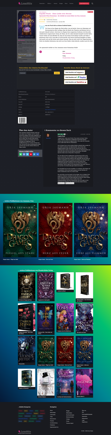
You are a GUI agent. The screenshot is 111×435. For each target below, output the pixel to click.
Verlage (68, 419)
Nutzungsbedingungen (87, 414)
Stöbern (49, 3)
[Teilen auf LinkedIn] (34, 154)
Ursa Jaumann (67, 53)
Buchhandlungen (70, 415)
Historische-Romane (23, 418)
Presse (67, 421)
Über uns (84, 410)
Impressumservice (54, 427)
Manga (20, 421)
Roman (31, 410)
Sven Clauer (90, 431)
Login (83, 420)
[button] (92, 3)
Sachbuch (40, 416)
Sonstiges (38, 421)
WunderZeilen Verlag (69, 58)
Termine (71, 3)
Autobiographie (33, 418)
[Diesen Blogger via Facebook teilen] (24, 154)
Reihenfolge (52, 412)
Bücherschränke (70, 417)
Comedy (41, 418)
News (66, 3)
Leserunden (52, 414)
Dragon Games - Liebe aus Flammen (82, 259)
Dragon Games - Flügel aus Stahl (10, 259)
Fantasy (90, 11)
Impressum (84, 416)
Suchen (57, 73)
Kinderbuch (21, 413)
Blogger (61, 3)
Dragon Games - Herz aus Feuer (46, 259)
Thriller (20, 410)
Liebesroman (27, 416)
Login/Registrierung (84, 3)
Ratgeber (36, 413)
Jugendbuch (29, 413)
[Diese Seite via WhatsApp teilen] (20, 154)
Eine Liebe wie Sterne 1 (50, 109)
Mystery (42, 410)
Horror (26, 410)
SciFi (25, 421)
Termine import (69, 423)
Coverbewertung (53, 423)
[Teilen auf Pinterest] (30, 154)
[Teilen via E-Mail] (37, 154)
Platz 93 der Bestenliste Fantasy (46, 17)
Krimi (36, 410)
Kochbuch (42, 413)
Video (51, 416)
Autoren (55, 3)
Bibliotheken (69, 412)
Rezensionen (53, 418)
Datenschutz (85, 418)
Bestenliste (42, 3)
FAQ (83, 412)
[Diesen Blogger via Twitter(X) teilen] (27, 154)
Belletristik (31, 421)
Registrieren (84, 422)
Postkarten (52, 425)
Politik (34, 416)
